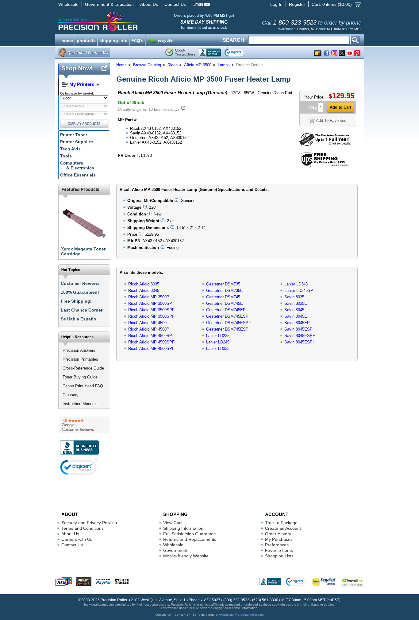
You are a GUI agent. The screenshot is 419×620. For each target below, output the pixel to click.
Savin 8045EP (297, 322)
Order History (278, 533)
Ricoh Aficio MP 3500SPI (150, 316)
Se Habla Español (79, 318)
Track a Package (281, 522)
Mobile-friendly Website (186, 555)
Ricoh (172, 65)
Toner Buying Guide (80, 377)
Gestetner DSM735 (223, 284)
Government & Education (109, 4)
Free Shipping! (76, 301)
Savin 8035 (294, 297)
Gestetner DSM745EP (226, 310)
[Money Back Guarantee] (325, 144)
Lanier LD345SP (298, 290)
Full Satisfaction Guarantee (189, 533)
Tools (66, 155)
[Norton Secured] (239, 52)
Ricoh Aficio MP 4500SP (150, 335)
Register (297, 4)
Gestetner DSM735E (224, 290)
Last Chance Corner (81, 310)
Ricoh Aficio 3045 (143, 290)
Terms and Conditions (82, 528)
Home (121, 65)
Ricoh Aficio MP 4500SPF (151, 342)
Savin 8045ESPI (299, 342)
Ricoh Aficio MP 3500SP (150, 303)
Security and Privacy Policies (89, 522)
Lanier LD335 (217, 348)
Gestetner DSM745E (224, 303)
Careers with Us (76, 539)
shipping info (113, 40)
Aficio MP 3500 (197, 65)
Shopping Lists (279, 555)
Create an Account (283, 528)
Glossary (71, 395)
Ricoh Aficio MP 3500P (148, 297)
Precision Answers (79, 350)
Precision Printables (80, 359)
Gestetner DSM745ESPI (228, 329)
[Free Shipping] (325, 165)
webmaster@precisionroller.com (241, 614)
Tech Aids (70, 148)
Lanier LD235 (217, 335)
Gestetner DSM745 (223, 297)
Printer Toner (73, 134)
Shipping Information (183, 528)
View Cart (172, 522)
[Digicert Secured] (79, 467)
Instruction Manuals (80, 403)
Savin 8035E (295, 303)
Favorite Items (279, 550)
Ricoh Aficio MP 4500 (147, 322)
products (86, 40)
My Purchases (279, 539)
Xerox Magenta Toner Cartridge (83, 251)
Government (175, 550)
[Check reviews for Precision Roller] (84, 425)
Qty (313, 107)
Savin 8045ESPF (299, 335)
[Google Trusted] (180, 52)
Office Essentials (78, 174)
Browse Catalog (147, 65)
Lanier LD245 (217, 342)
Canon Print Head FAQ (83, 386)
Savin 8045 (294, 310)
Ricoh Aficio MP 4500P (148, 329)
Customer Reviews (80, 283)
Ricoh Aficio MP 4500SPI (150, 348)
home (67, 40)
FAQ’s (137, 40)
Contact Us (175, 4)
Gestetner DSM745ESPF (228, 322)
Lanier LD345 (296, 284)
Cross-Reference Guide (83, 368)
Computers (77, 165)
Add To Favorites (331, 120)
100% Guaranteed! (80, 292)
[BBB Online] (210, 52)
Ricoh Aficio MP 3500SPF (151, 310)
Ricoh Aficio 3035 (143, 284)
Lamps (224, 65)
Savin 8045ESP (298, 329)
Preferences (277, 544)
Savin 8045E (295, 316)
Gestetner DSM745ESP (227, 316)
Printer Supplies (77, 141)
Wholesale (68, 4)
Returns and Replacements (189, 539)
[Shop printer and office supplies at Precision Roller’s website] (130, 21)
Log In (276, 4)
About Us (149, 4)
